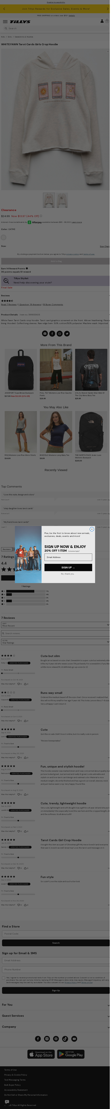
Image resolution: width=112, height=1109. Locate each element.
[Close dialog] (92, 529)
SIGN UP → (68, 567)
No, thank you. (67, 574)
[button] (107, 369)
